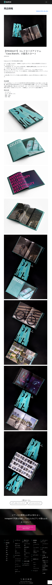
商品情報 (34, 542)
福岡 (6, 552)
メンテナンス (26, 556)
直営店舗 (7, 542)
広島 (6, 548)
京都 (6, 550)
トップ (7, 540)
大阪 (6, 558)
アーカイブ (35, 570)
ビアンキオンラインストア (18, 503)
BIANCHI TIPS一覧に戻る (42, 11)
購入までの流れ (17, 545)
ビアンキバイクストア (34, 503)
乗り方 (25, 549)
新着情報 (35, 540)
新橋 (6, 560)
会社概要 (43, 573)
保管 (25, 554)
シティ (34, 566)
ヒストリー (17, 564)
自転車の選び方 (26, 547)
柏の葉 (7, 546)
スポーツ (34, 564)
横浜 (6, 544)
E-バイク (16, 569)
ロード (34, 562)
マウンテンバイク (36, 568)
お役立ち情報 (26, 561)
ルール (25, 558)
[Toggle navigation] (46, 2)
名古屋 (7, 554)
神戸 (6, 556)
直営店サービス (17, 543)
